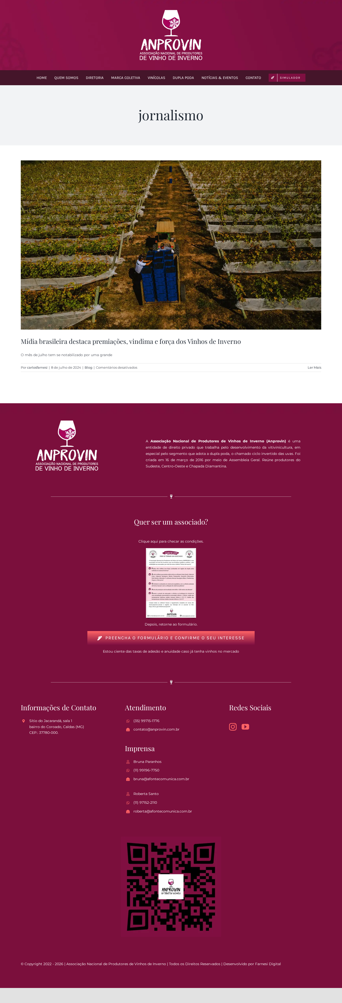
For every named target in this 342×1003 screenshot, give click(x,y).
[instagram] (233, 727)
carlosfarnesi (37, 367)
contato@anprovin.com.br (156, 729)
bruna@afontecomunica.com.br (161, 779)
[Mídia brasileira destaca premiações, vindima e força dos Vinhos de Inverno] (171, 245)
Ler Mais (314, 367)
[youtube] (245, 727)
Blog (88, 367)
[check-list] (171, 550)
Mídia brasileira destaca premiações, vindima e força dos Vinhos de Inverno (131, 341)
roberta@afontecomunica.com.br (162, 811)
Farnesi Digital (268, 964)
